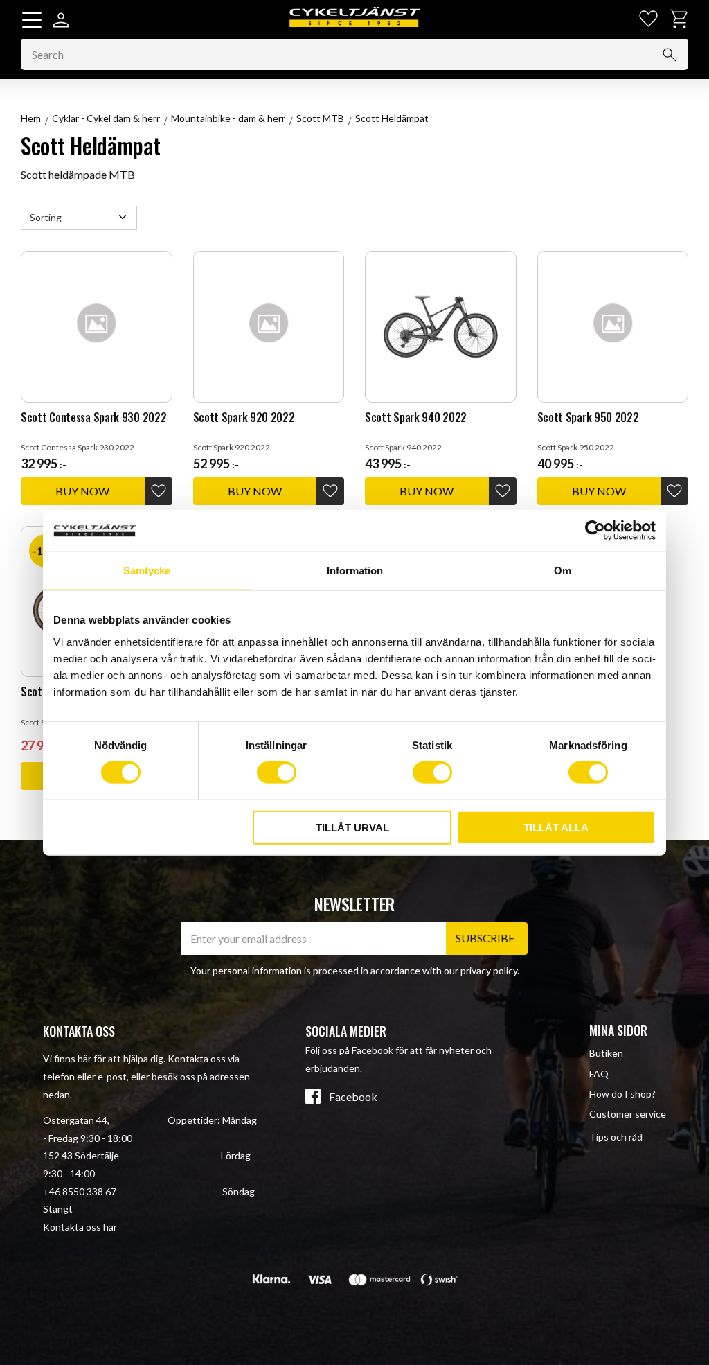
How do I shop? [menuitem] (622, 1094)
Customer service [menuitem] (627, 1114)
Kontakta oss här (80, 1227)
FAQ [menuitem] (599, 1074)
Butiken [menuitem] (606, 1053)
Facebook (353, 1096)
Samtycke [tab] (146, 570)
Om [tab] (562, 570)
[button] (31, 20)
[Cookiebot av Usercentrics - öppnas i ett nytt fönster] (595, 530)
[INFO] (83, 491)
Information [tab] (355, 570)
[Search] (669, 54)
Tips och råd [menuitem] (616, 1137)
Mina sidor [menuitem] (618, 1030)
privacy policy (488, 970)
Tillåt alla (556, 827)
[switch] (276, 772)
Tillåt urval (352, 827)
